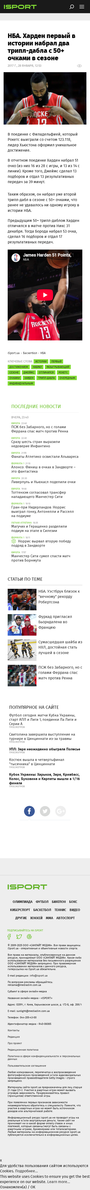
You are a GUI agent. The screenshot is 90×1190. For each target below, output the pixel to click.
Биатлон (59, 901)
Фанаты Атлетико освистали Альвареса (44, 456)
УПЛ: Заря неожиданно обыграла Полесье (44, 749)
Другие (21, 917)
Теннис (60, 909)
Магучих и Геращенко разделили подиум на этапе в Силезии (39, 528)
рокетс (63, 372)
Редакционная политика (23, 1050)
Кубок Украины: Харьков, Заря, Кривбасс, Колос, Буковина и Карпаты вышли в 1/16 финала (44, 779)
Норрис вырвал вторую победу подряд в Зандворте (41, 543)
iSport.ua (14, 353)
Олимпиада (22, 901)
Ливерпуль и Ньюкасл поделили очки (43, 482)
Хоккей (36, 917)
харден (28, 378)
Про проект (15, 1043)
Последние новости (36, 406)
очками (14, 378)
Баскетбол (30, 353)
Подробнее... (26, 1171)
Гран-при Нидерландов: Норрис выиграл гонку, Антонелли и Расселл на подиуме (42, 512)
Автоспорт (65, 917)
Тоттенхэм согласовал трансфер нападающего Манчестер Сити (38, 494)
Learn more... (58, 1182)
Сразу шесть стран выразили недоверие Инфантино (35, 444)
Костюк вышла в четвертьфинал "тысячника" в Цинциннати (36, 762)
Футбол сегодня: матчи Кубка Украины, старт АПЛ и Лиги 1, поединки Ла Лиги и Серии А (43, 719)
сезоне (14, 372)
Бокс (73, 901)
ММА (49, 917)
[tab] (29, 811)
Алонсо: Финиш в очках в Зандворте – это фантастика (43, 469)
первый (56, 361)
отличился (46, 372)
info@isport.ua (39, 975)
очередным (67, 378)
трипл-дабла (46, 378)
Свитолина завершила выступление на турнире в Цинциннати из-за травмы (42, 736)
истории (41, 361)
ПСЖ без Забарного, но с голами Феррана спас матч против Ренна (39, 429)
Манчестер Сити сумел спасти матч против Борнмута (40, 558)
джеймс (29, 372)
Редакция (14, 1037)
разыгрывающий (58, 367)
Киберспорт (20, 909)
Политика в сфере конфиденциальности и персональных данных (44, 1057)
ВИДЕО (75, 909)
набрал (37, 367)
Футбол (42, 901)
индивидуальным (21, 383)
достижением (18, 367)
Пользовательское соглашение (27, 1066)
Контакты (13, 1030)
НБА (43, 353)
